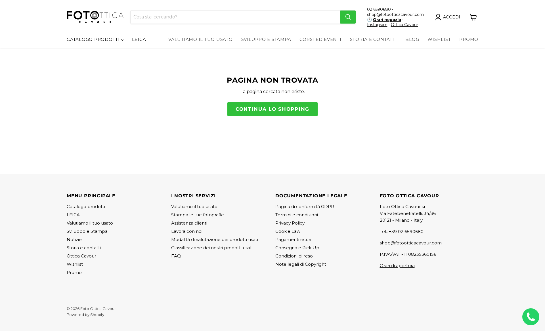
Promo (468, 39)
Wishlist (439, 39)
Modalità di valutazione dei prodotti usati (214, 239)
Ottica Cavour (404, 24)
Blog (412, 39)
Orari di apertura (397, 265)
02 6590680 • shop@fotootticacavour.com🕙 (395, 14)
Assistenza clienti (189, 223)
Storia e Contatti (373, 39)
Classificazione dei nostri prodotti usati (212, 247)
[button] (449, 17)
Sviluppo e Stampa (266, 39)
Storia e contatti (84, 247)
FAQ (176, 256)
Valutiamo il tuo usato (200, 39)
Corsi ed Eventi (320, 39)
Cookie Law (287, 231)
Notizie (74, 239)
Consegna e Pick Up (297, 247)
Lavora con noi (186, 231)
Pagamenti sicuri (293, 239)
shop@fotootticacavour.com (411, 243)
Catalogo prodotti (94, 39)
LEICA (139, 39)
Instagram (377, 24)
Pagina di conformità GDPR (304, 206)
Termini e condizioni (296, 214)
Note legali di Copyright (300, 264)
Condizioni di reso (294, 256)
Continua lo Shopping (272, 109)
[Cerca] (348, 17)
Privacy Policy (290, 223)
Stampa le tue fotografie (197, 214)
